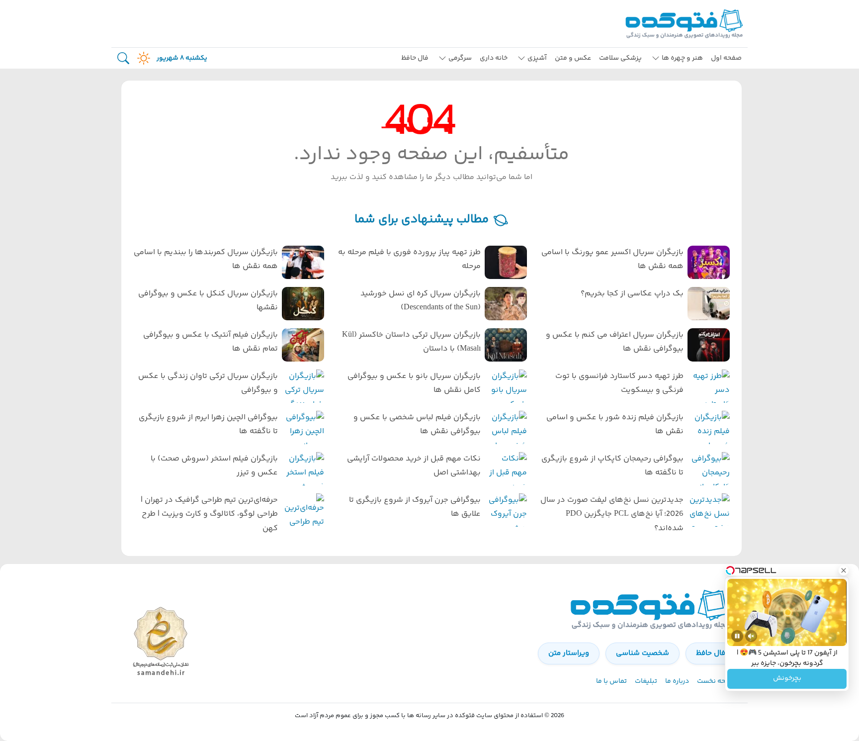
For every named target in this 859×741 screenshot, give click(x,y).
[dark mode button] (141, 58)
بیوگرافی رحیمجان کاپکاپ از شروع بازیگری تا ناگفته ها (612, 466)
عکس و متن (573, 58)
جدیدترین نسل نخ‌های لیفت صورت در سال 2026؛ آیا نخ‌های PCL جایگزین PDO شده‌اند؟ (612, 514)
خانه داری (494, 58)
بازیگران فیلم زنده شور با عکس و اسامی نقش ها (615, 424)
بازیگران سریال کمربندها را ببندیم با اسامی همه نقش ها (206, 259)
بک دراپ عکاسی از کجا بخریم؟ (632, 293)
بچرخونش (787, 678)
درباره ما (677, 681)
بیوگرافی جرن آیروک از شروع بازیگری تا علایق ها (415, 507)
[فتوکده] (685, 23)
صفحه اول (726, 58)
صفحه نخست (716, 681)
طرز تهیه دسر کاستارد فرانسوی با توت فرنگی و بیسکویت (619, 383)
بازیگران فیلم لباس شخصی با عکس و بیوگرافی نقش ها (417, 424)
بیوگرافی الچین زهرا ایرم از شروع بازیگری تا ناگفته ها (208, 424)
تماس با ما (611, 681)
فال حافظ (415, 58)
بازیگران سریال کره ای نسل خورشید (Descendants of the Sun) (420, 300)
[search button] (123, 58)
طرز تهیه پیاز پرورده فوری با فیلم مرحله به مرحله (409, 259)
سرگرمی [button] (460, 58)
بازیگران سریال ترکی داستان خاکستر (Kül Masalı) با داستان (411, 342)
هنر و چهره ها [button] (682, 58)
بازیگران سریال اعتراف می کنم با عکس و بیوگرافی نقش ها (615, 342)
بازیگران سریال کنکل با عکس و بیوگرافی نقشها (208, 300)
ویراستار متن (568, 653)
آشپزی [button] (537, 58)
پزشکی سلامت (620, 58)
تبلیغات (646, 681)
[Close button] (844, 570)
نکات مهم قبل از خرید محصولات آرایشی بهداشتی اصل (414, 466)
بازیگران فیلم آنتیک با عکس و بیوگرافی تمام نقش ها (210, 342)
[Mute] (751, 636)
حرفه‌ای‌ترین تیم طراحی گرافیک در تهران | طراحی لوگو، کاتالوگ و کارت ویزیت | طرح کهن (209, 514)
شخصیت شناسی (642, 653)
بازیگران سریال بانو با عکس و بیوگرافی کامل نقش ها (414, 383)
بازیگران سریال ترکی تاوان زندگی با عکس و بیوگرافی (208, 383)
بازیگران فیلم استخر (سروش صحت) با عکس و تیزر (214, 466)
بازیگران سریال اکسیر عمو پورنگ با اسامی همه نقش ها (612, 259)
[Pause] (737, 636)
